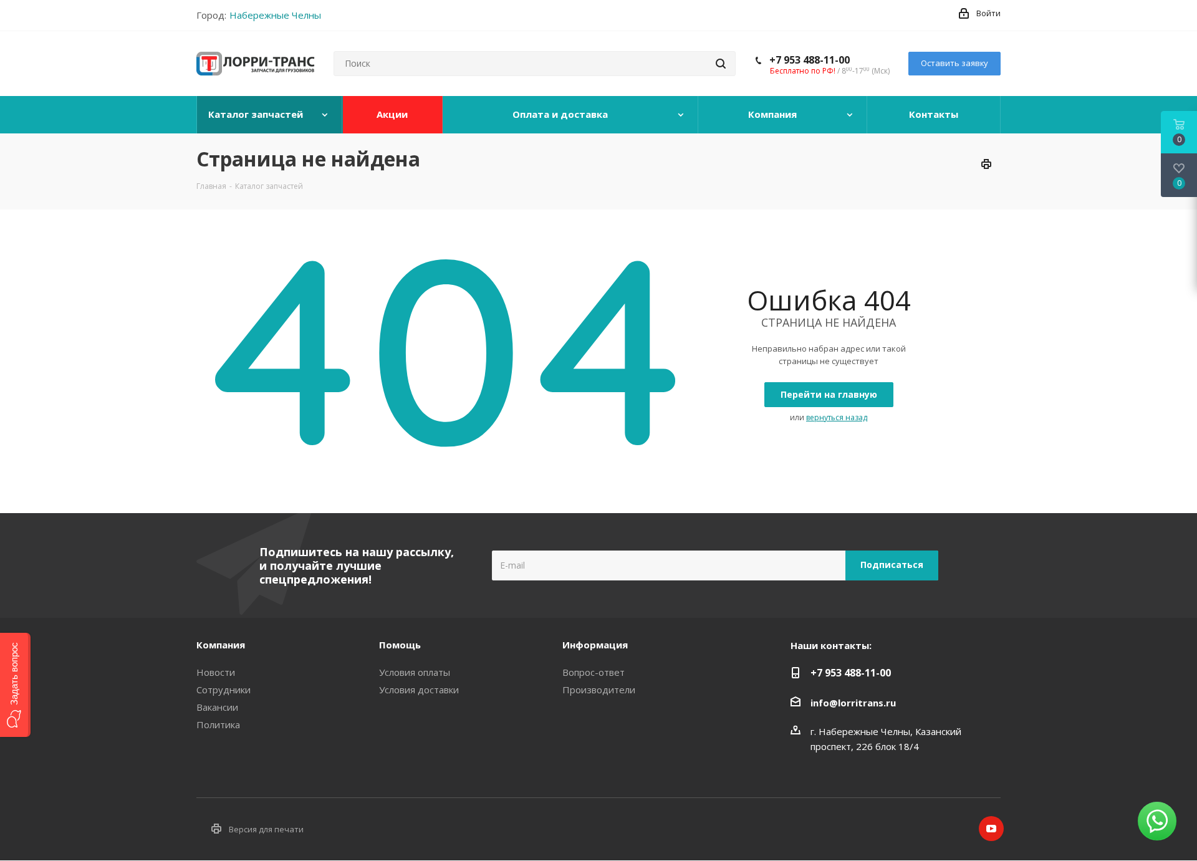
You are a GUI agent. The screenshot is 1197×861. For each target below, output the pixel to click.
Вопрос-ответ (593, 672)
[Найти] (721, 63)
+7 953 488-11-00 (809, 60)
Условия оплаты (414, 672)
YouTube (991, 828)
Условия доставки (419, 689)
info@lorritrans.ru (853, 702)
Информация (595, 644)
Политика (218, 724)
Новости (215, 672)
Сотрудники (223, 689)
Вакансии (217, 707)
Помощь (400, 644)
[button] (15, 685)
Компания (220, 644)
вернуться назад (836, 417)
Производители (598, 689)
